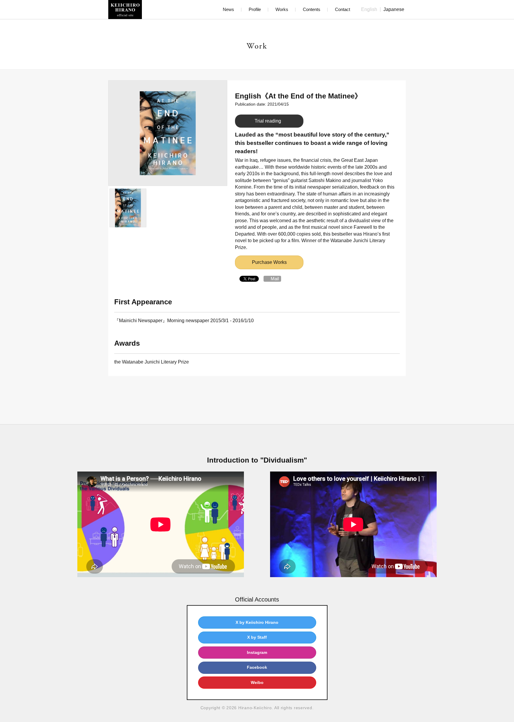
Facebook (257, 667)
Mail (275, 278)
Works (281, 9)
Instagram (257, 652)
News (228, 9)
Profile (255, 9)
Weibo (257, 682)
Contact (342, 9)
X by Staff (257, 637)
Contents (311, 9)
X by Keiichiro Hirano (257, 622)
